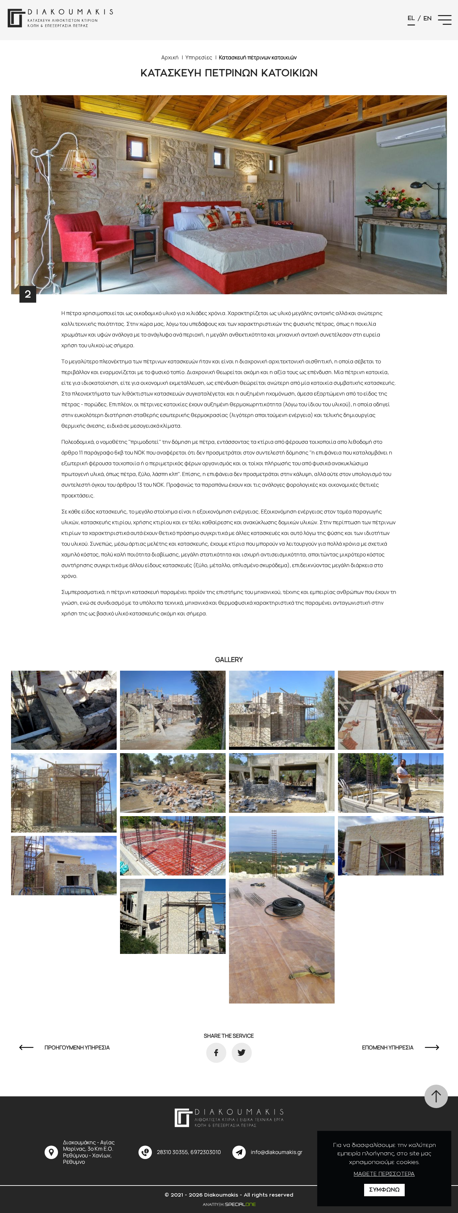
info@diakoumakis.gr (276, 1152)
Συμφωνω (384, 1190)
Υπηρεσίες (198, 57)
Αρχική (170, 57)
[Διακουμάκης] (60, 20)
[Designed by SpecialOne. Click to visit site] (229, 1203)
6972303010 (205, 1152)
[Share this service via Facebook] (216, 1053)
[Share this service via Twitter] (242, 1053)
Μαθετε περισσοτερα (384, 1174)
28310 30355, (173, 1152)
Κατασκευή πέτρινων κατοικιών (258, 57)
